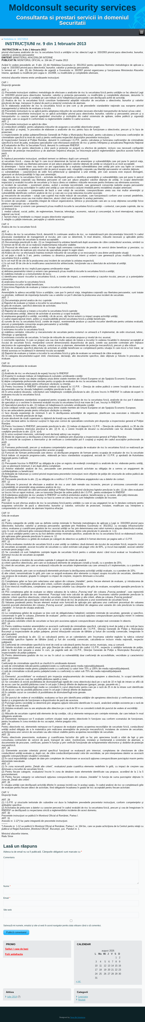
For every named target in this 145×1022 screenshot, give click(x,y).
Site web (7, 910)
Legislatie (83, 996)
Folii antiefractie (14, 954)
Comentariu (9, 857)
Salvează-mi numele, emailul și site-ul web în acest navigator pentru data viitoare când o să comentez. (52, 925)
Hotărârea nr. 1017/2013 (16, 39)
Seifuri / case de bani (16, 949)
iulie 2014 (12, 996)
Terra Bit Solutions (77, 1017)
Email (6, 898)
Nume (7, 886)
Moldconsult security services (72, 7)
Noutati (81, 999)
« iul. (78, 981)
